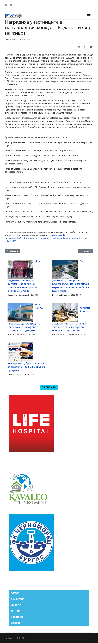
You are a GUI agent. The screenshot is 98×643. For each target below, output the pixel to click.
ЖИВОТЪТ (16, 605)
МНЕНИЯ (15, 611)
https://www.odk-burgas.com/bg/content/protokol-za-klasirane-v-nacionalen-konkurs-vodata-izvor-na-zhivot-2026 (46, 238)
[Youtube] (11, 5)
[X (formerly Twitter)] (85, 47)
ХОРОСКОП (17, 617)
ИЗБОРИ (15, 623)
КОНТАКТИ (20, 638)
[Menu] (88, 15)
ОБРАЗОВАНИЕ (11, 39)
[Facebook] (6, 5)
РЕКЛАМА (9, 638)
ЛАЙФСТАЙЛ (17, 599)
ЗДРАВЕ (15, 593)
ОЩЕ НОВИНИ (49, 387)
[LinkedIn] (91, 47)
